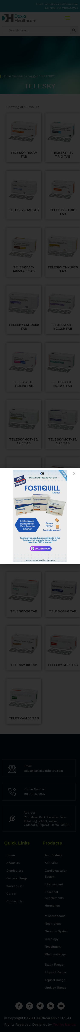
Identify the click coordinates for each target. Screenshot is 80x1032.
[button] (74, 473)
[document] (40, 516)
